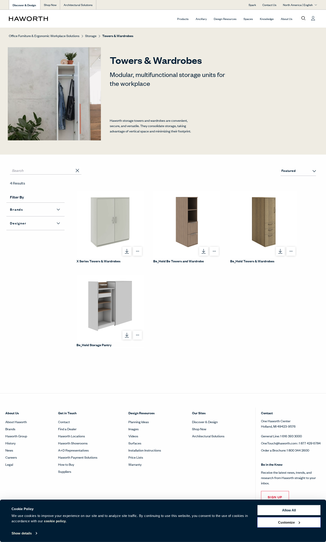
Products (183, 19)
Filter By (17, 197)
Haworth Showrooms (73, 443)
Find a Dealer (67, 428)
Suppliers (64, 471)
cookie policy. (55, 521)
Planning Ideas (138, 421)
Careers (11, 457)
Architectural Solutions (78, 5)
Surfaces (134, 443)
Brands (10, 428)
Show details (22, 533)
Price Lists (135, 457)
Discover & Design (205, 421)
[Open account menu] (313, 18)
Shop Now (50, 5)
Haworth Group (16, 436)
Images (133, 428)
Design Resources (225, 19)
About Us (286, 19)
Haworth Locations (71, 436)
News (9, 450)
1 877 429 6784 (310, 443)
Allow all (289, 510)
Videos (133, 436)
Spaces (248, 19)
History (10, 443)
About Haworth (16, 421)
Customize (286, 522)
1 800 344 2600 (298, 450)
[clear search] (77, 170)
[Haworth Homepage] (40, 19)
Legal (9, 464)
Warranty (134, 464)
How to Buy (66, 464)
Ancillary (201, 19)
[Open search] (303, 18)
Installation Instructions (144, 450)
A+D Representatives (73, 450)
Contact (64, 421)
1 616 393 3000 (291, 436)
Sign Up (275, 497)
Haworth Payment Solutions (77, 457)
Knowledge (267, 19)
